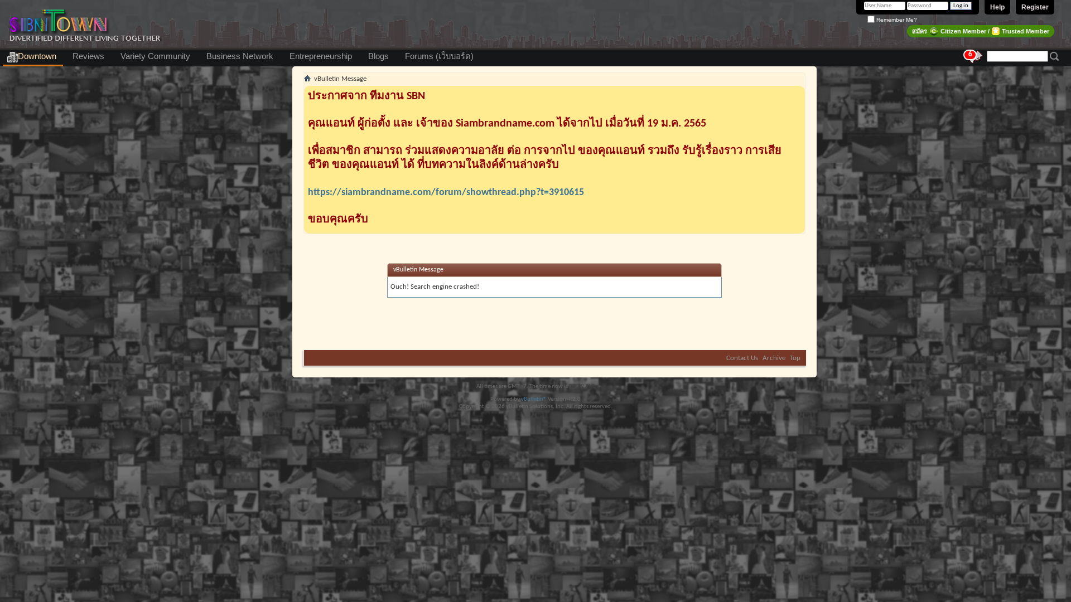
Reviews (88, 56)
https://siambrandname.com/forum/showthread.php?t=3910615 (446, 192)
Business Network (239, 56)
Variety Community (155, 56)
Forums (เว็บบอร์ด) (439, 56)
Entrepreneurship (321, 56)
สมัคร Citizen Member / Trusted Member (980, 31)
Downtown (37, 56)
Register (1035, 7)
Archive (774, 358)
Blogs (378, 56)
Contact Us (742, 358)
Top (795, 358)
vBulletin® (534, 399)
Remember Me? (896, 20)
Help (997, 7)
